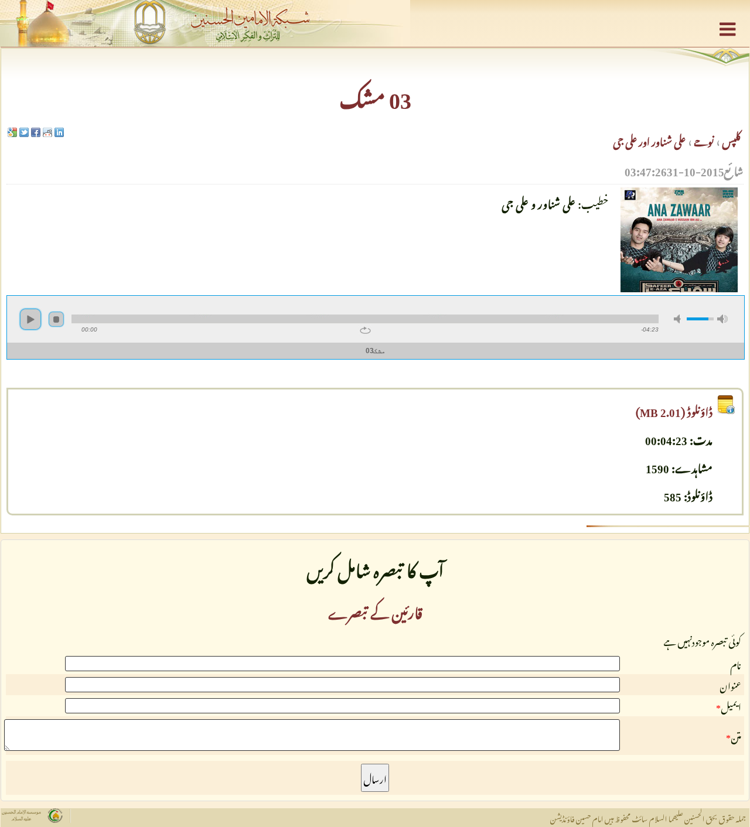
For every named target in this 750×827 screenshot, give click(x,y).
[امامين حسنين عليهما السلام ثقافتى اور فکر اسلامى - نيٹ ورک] (375, 23)
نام (735, 663)
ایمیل (731, 705)
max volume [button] (722, 319)
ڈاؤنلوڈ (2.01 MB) (674, 409)
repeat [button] (365, 330)
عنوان (730, 684)
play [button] (30, 319)
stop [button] (56, 319)
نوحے (703, 140)
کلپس (730, 140)
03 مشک (375, 94)
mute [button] (679, 319)
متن (736, 735)
